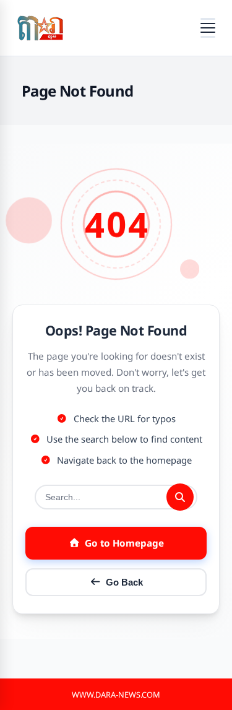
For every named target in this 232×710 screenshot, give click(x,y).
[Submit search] (180, 497)
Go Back (124, 582)
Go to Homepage (124, 543)
